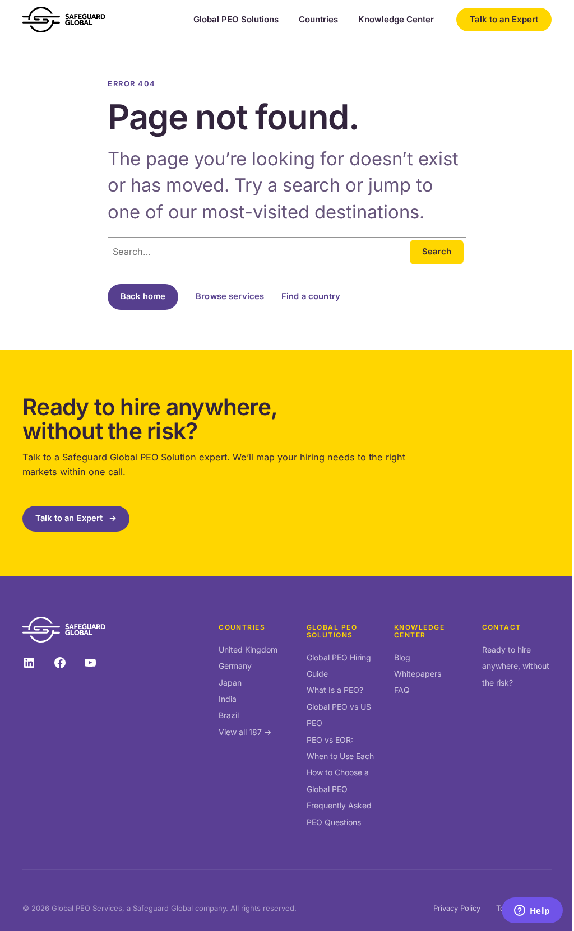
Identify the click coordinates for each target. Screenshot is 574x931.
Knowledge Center (396, 20)
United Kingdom (248, 649)
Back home (143, 296)
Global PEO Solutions (236, 20)
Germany (235, 666)
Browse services (230, 296)
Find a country (310, 296)
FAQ (402, 690)
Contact (501, 627)
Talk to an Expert (504, 19)
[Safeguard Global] (63, 19)
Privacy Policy (456, 908)
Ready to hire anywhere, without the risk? (515, 666)
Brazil (229, 715)
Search (436, 251)
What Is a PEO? (335, 690)
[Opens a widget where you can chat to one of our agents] (532, 911)
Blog (402, 657)
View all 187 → (245, 732)
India (228, 699)
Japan (230, 682)
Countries (318, 20)
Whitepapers (417, 673)
